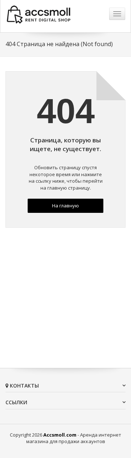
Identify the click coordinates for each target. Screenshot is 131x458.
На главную (65, 205)
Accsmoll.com (59, 434)
